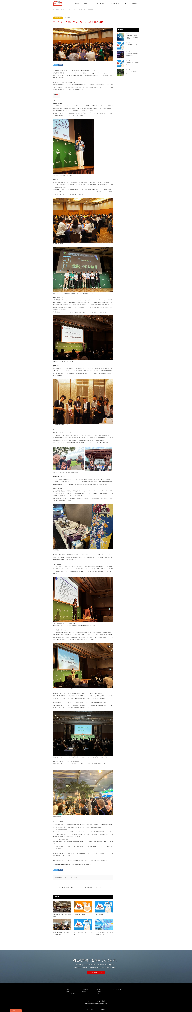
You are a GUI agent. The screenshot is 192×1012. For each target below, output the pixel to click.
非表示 (57, 94)
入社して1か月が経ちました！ (132, 72)
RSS (54, 1010)
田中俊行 (61, 877)
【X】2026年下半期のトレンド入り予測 (83, 933)
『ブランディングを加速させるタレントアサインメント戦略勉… (132, 37)
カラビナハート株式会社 (96, 1001)
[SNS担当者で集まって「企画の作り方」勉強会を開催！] (62, 924)
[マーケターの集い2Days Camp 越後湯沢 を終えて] (62, 906)
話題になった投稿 (99, 914)
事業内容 (77, 3)
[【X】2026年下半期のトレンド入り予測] (83, 924)
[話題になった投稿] (104, 906)
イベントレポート (58, 17)
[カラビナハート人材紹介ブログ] (83, 906)
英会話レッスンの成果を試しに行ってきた (132, 54)
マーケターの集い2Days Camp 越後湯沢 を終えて (62, 915)
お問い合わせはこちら (96, 972)
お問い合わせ (100, 993)
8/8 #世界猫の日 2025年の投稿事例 (132, 63)
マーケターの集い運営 (99, 3)
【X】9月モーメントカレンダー (132, 45)
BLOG (125, 3)
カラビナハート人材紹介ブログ (81, 914)
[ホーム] (53, 7)
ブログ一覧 (83, 991)
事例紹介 (86, 3)
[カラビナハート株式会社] (62, 3)
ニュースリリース (100, 991)
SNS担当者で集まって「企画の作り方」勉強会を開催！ (61, 933)
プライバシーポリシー (117, 989)
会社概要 (134, 3)
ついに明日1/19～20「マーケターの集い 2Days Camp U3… (104, 933)
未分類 (68, 877)
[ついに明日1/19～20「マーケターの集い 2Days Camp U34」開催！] (104, 924)
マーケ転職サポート (114, 3)
